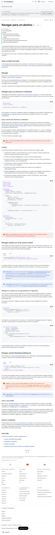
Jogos (20, 471)
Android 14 (4, 496)
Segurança (4, 476)
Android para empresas (7, 473)
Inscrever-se (23, 528)
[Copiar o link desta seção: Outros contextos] (16, 420)
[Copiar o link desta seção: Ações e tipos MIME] (15, 401)
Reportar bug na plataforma (43, 490)
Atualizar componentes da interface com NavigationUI (35, 285)
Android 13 (4, 498)
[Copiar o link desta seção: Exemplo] (8, 147)
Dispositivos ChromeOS (42, 476)
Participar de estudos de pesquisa (44, 496)
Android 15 (4, 494)
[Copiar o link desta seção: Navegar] (9, 73)
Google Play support (41, 494)
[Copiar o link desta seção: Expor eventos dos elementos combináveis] (29, 120)
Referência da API (23, 495)
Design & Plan (14, 20)
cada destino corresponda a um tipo (12, 114)
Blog (2, 482)
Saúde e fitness (22, 476)
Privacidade (21, 480)
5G (20, 482)
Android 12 (4, 500)
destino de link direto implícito (19, 356)
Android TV (39, 480)
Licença (9, 525)
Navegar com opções (9, 444)
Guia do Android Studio (24, 491)
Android (3, 471)
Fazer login (50, 1)
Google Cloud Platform (7, 518)
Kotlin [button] (4, 253)
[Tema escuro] (51, 102)
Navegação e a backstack (10, 441)
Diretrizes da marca (17, 525)
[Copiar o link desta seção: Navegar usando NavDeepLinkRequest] (32, 353)
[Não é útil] (52, 20)
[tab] (5, 253)
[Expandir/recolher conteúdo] (9, 29)
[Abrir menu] (2, 1)
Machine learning (23, 473)
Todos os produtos (6, 520)
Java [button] (10, 253)
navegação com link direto (33, 385)
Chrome (3, 513)
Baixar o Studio (22, 498)
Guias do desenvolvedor (24, 493)
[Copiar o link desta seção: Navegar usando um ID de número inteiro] (34, 243)
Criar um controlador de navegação (13, 439)
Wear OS (39, 473)
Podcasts (3, 484)
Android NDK (22, 500)
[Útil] (50, 20)
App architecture (7, 6)
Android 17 (4, 490)
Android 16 (4, 492)
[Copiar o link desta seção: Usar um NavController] (20, 61)
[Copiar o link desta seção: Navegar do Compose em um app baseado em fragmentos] (39, 291)
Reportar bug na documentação (44, 492)
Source (3, 478)
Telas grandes (40, 471)
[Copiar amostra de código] (52, 102)
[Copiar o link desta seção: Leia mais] (10, 433)
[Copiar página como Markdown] (38, 25)
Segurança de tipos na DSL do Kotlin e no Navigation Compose (19, 446)
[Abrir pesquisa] (33, 1)
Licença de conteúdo (42, 456)
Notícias (3, 480)
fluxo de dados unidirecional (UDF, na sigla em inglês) (14, 125)
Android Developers (5, 20)
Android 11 (4, 503)
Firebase (3, 516)
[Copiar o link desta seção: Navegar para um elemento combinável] (33, 92)
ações (16, 265)
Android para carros (41, 478)
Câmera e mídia (22, 478)
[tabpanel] (27, 258)
